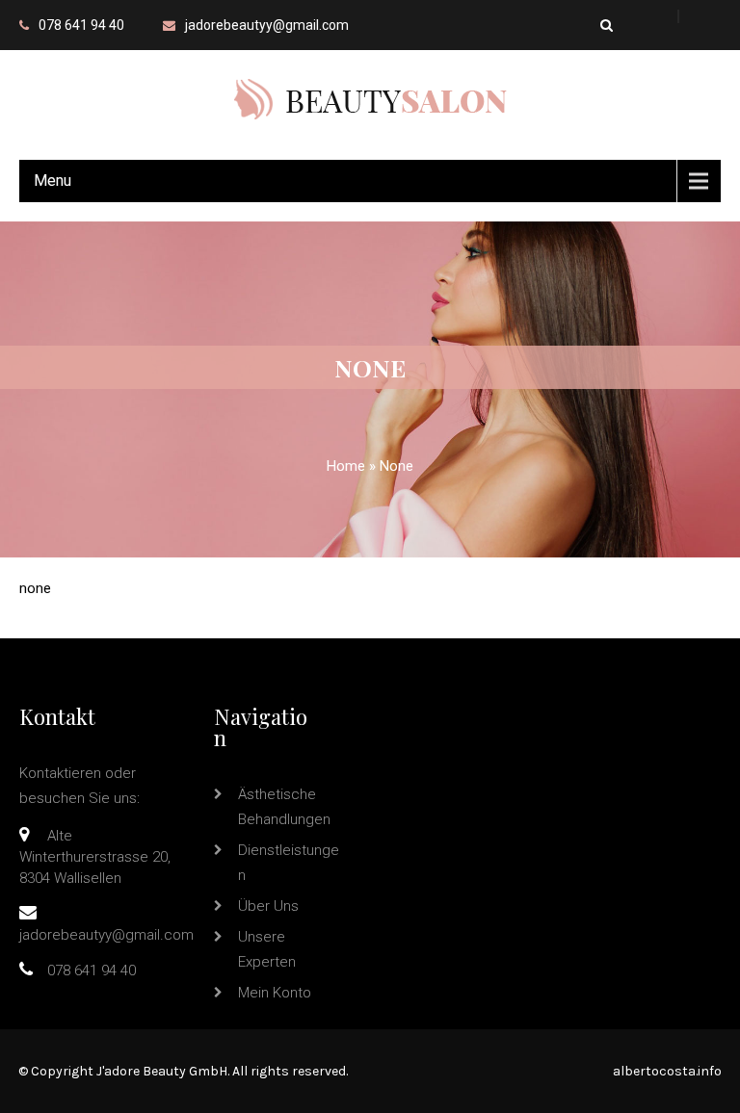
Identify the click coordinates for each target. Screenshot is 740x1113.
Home (346, 466)
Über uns (268, 906)
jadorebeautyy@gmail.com (267, 25)
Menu (52, 180)
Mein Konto (274, 992)
